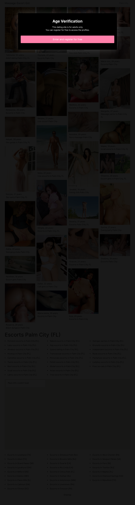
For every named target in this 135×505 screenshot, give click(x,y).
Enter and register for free (67, 39)
